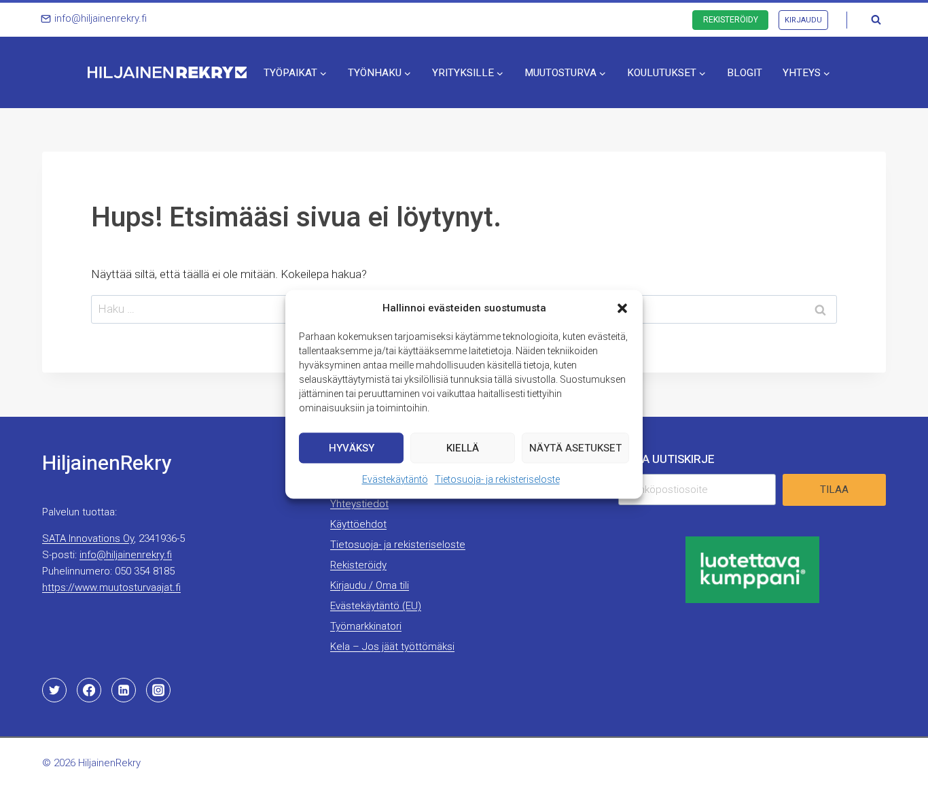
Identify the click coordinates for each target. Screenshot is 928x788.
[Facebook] (89, 690)
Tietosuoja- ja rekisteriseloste (497, 479)
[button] (622, 308)
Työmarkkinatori (365, 626)
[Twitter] (54, 690)
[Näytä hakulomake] (875, 20)
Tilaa (834, 489)
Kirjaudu (803, 20)
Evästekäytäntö (395, 479)
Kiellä (462, 447)
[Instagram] (158, 690)
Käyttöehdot (358, 524)
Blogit (744, 72)
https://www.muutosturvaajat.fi (111, 587)
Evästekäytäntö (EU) (375, 606)
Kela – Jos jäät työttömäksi (392, 646)
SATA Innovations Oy (88, 538)
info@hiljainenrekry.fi (125, 555)
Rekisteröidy (730, 20)
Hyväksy (351, 447)
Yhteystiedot (359, 504)
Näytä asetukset (575, 447)
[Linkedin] (123, 690)
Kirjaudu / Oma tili (369, 585)
